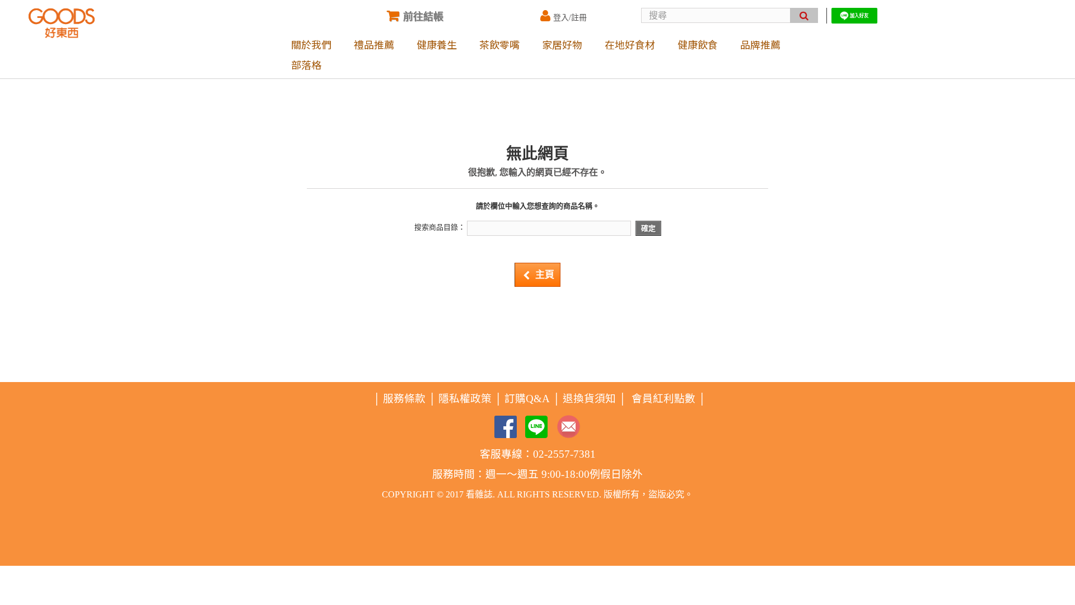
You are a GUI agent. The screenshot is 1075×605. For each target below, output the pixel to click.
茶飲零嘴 (499, 44)
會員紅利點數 (663, 398)
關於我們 (311, 44)
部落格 (306, 64)
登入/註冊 (570, 17)
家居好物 (562, 44)
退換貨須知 (589, 398)
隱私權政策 (465, 398)
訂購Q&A (527, 398)
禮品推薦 (374, 44)
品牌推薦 (760, 44)
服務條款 (404, 398)
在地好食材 (630, 44)
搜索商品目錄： (439, 227)
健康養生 (437, 44)
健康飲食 (697, 44)
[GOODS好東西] (62, 23)
